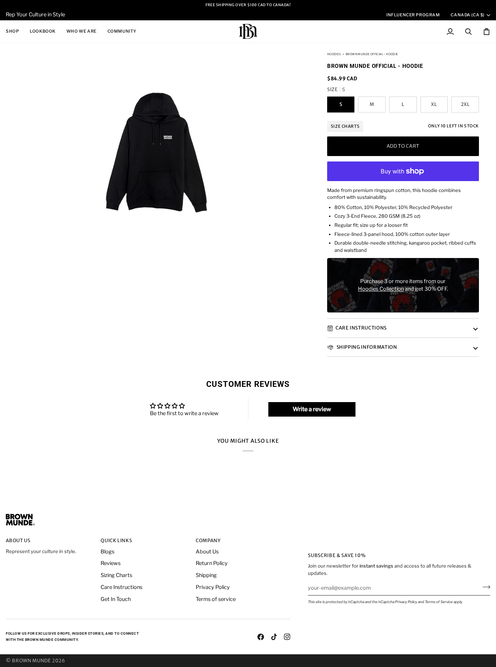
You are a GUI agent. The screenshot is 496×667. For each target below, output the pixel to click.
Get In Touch (116, 599)
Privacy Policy (406, 602)
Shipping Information (366, 347)
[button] (15, 31)
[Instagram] (287, 637)
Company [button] (208, 540)
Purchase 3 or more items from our (403, 281)
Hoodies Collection (381, 289)
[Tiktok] (274, 637)
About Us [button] (18, 540)
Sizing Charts (116, 575)
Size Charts (345, 126)
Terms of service (216, 599)
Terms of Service (439, 602)
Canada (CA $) (467, 14)
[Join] (484, 587)
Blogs (107, 551)
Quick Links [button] (116, 540)
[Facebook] (260, 637)
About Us (207, 551)
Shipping (206, 575)
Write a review (312, 409)
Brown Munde (31, 661)
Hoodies (334, 54)
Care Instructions (361, 328)
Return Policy (212, 563)
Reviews (111, 563)
